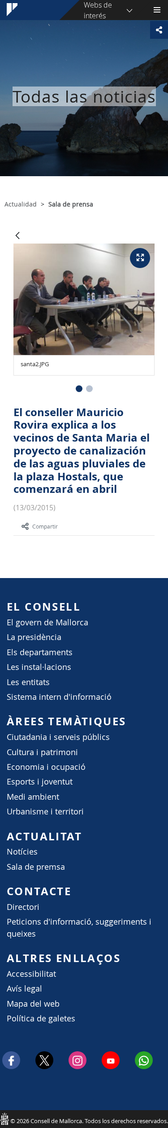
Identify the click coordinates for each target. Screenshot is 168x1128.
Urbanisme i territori (45, 811)
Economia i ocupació (46, 767)
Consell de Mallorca (4, 1118)
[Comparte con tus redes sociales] (159, 30)
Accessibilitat (31, 974)
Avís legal (24, 988)
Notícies (22, 852)
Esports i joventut (40, 782)
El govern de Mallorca (47, 622)
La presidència (34, 637)
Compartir (45, 526)
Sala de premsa (36, 867)
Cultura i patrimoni (42, 752)
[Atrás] (17, 236)
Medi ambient (33, 797)
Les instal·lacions (39, 667)
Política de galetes (41, 1018)
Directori (23, 907)
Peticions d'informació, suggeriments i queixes (79, 927)
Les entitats (28, 682)
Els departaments (40, 652)
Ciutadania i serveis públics (58, 737)
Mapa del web (33, 1004)
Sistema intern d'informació (59, 697)
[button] (79, 388)
